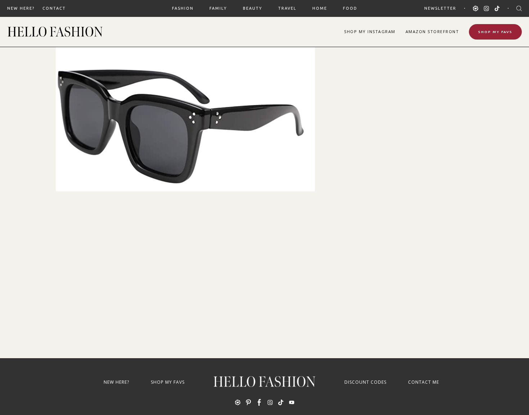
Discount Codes (365, 382)
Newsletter (440, 8)
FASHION (183, 8)
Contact (54, 8)
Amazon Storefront (432, 31)
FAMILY (218, 8)
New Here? (21, 8)
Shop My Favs (495, 32)
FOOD (350, 8)
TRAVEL (287, 8)
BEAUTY (252, 8)
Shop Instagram (369, 31)
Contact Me (423, 382)
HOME (319, 8)
